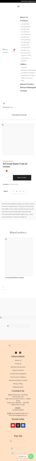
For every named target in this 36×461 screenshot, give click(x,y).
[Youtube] (13, 425)
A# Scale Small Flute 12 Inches (14, 277)
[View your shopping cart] (14, 51)
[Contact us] (30, 456)
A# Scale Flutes (7, 161)
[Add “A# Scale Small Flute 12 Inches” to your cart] (20, 275)
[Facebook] (23, 425)
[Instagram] (18, 425)
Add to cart (22, 177)
